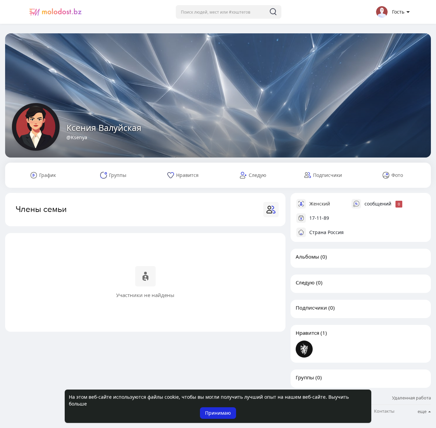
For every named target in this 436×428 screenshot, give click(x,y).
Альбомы (307, 256)
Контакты (384, 411)
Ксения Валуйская (103, 127)
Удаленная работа (411, 398)
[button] (228, 12)
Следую (305, 282)
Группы (305, 377)
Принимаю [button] (218, 413)
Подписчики (311, 307)
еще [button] (422, 411)
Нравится (307, 332)
